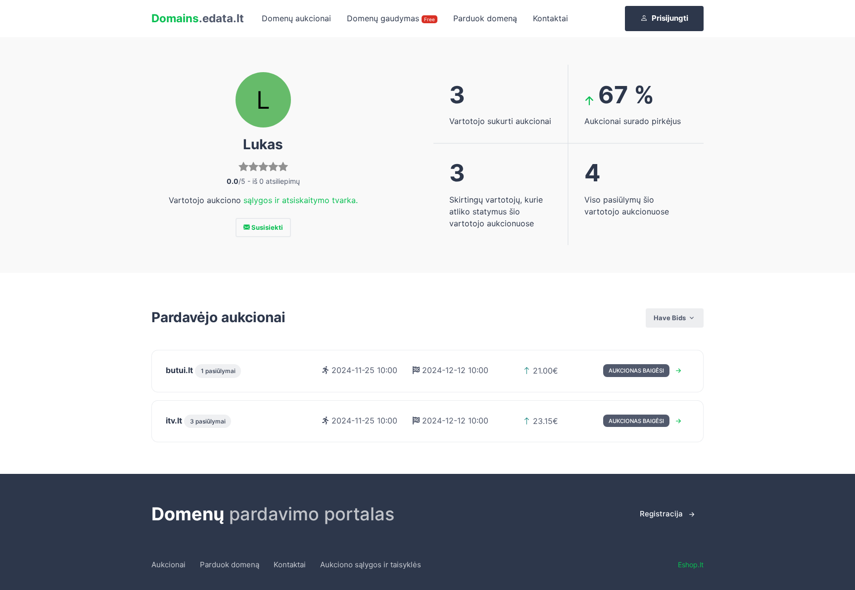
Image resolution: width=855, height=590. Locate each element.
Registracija (661, 513)
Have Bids (670, 318)
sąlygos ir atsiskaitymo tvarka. (300, 200)
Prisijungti (670, 18)
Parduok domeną (485, 18)
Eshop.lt (691, 564)
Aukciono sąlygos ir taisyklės (370, 564)
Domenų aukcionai (296, 18)
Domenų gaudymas (391, 18)
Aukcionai (168, 564)
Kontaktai (550, 18)
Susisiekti (266, 227)
